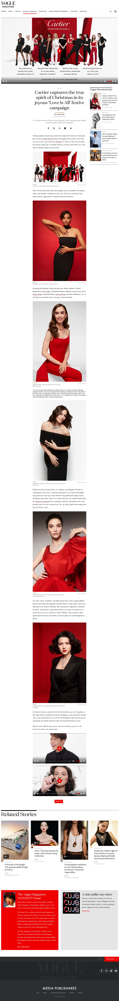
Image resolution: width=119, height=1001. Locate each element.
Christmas (58, 141)
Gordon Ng (100, 864)
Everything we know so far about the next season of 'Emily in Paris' (110, 156)
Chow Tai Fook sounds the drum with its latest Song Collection (46, 853)
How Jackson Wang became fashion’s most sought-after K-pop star (109, 137)
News (59, 88)
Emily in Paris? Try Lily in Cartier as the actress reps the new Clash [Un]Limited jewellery (110, 100)
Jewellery (8, 862)
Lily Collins (46, 291)
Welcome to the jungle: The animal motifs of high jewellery (16, 867)
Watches (105, 112)
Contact (45, 992)
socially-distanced (48, 139)
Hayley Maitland (110, 162)
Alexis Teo (40, 861)
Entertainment (107, 150)
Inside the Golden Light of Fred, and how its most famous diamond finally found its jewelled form (105, 854)
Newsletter (72, 992)
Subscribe (86, 911)
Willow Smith (37, 294)
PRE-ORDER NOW (24, 947)
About (38, 992)
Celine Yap (61, 114)
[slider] (52, 81)
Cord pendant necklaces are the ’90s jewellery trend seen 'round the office (75, 868)
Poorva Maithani (13, 875)
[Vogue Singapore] (8, 4)
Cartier (63, 139)
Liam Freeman (109, 143)
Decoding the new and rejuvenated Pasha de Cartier (109, 116)
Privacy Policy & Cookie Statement (58, 992)
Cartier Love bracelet (42, 501)
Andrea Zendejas (72, 877)
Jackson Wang (60, 294)
